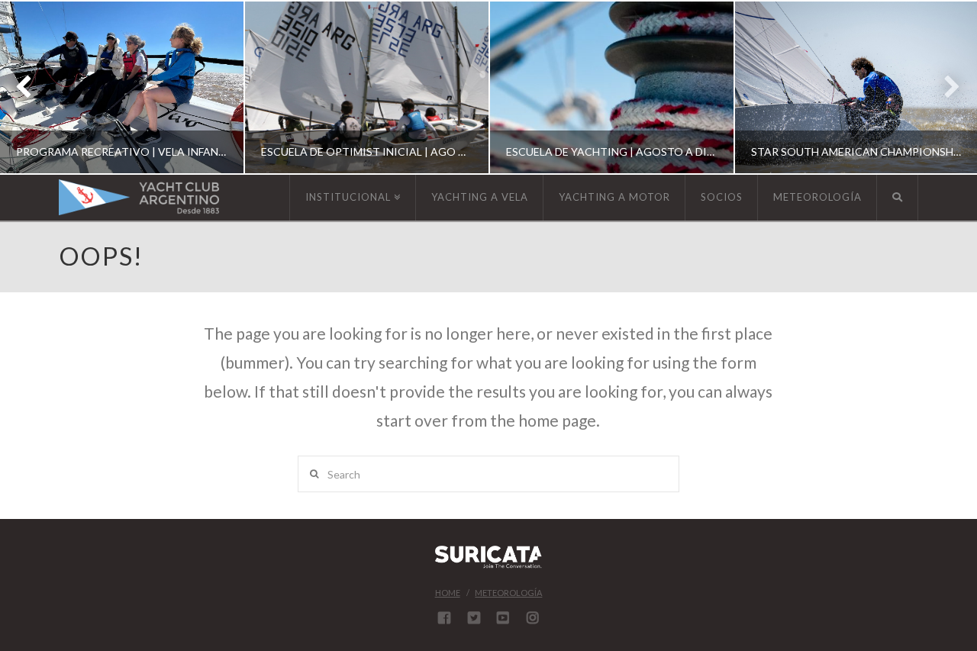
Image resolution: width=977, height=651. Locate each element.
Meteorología (508, 593)
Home (447, 593)
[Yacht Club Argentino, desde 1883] (139, 197)
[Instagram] (533, 617)
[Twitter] (474, 617)
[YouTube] (503, 617)
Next (944, 87)
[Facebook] (444, 617)
